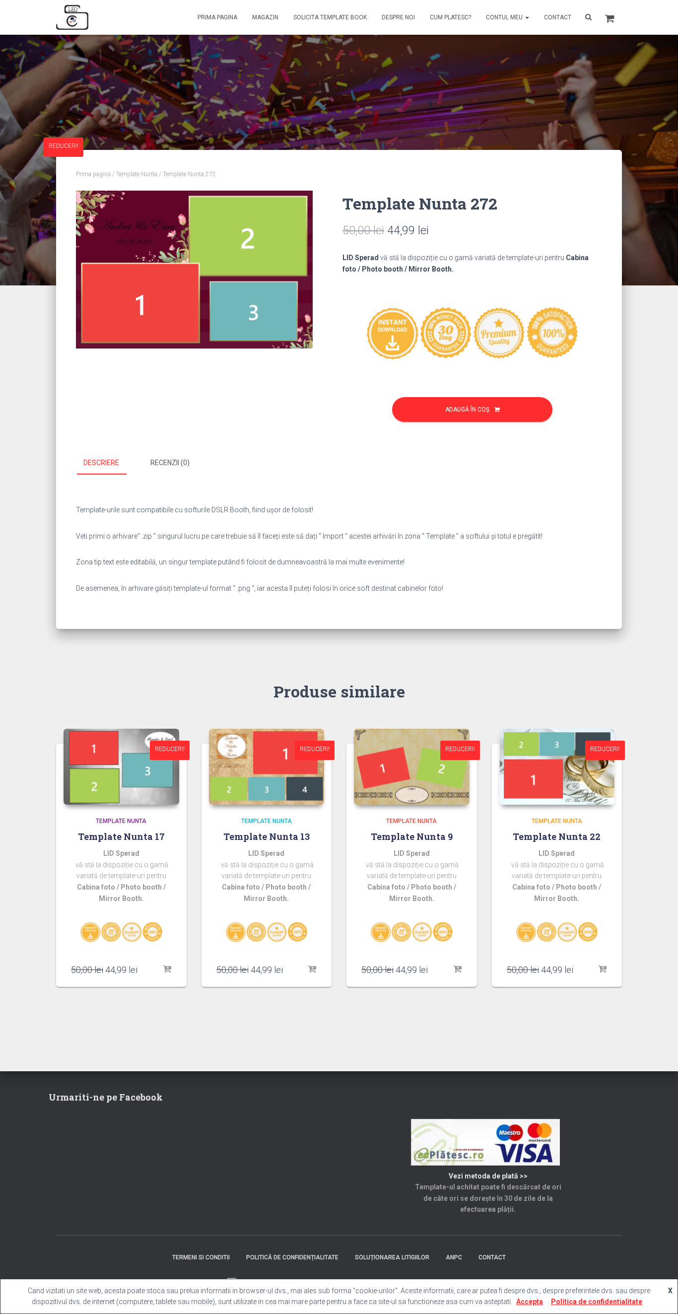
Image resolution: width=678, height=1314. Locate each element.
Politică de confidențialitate (292, 1257)
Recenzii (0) (170, 463)
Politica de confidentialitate (596, 1302)
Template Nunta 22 (557, 836)
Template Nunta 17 (121, 836)
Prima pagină (93, 174)
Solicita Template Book (330, 17)
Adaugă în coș (467, 409)
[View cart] (610, 17)
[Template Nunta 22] (557, 767)
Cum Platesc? (450, 17)
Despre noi (398, 17)
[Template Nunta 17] (121, 767)
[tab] (108, 463)
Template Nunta (136, 174)
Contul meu (505, 17)
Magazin (265, 17)
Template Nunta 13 (266, 836)
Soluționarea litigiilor (392, 1257)
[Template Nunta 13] (267, 767)
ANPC (454, 1257)
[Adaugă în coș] (167, 969)
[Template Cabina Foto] (72, 17)
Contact (557, 17)
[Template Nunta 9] (412, 767)
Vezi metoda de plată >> (488, 1176)
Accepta (529, 1302)
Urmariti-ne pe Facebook (106, 1097)
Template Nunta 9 (412, 836)
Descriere (101, 463)
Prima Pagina (217, 17)
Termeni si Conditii (201, 1257)
